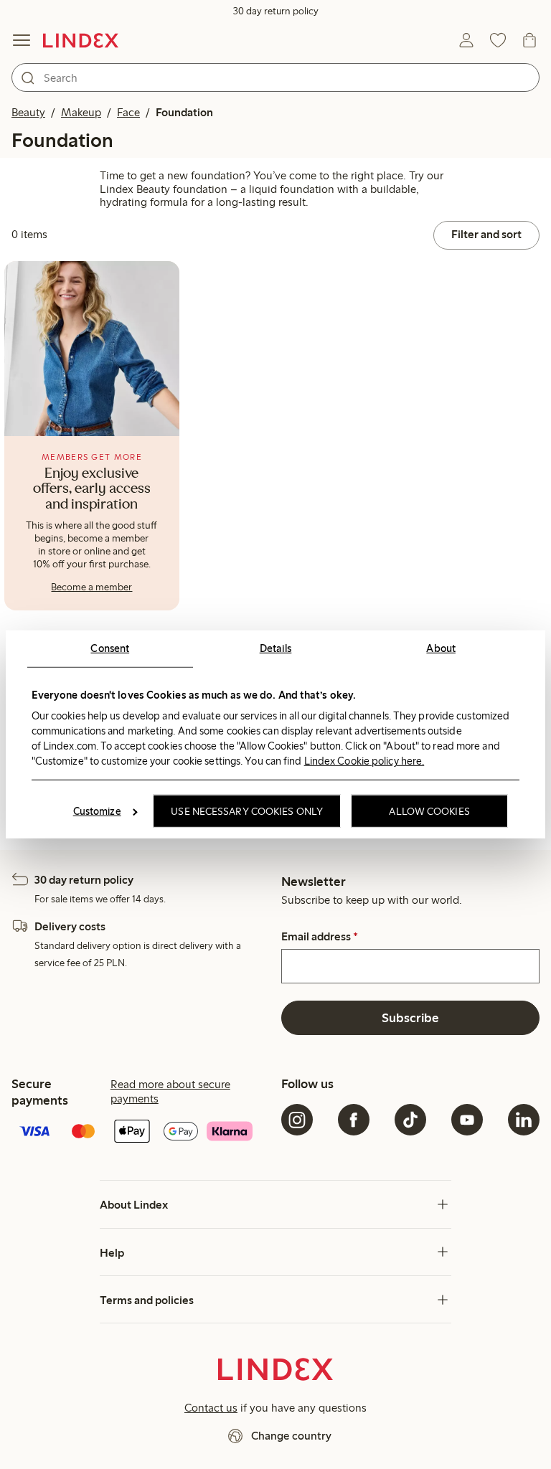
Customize (97, 811)
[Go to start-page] (80, 40)
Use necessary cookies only (247, 811)
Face (128, 112)
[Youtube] (467, 1119)
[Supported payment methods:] (140, 1133)
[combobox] (275, 77)
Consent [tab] (109, 648)
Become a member (91, 587)
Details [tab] (276, 648)
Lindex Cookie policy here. (364, 760)
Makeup (81, 112)
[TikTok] (410, 1119)
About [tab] (441, 648)
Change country (291, 1435)
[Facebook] (353, 1119)
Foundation (184, 112)
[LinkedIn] (524, 1119)
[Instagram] (297, 1119)
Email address (319, 936)
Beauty (28, 112)
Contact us (210, 1407)
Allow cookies (429, 811)
